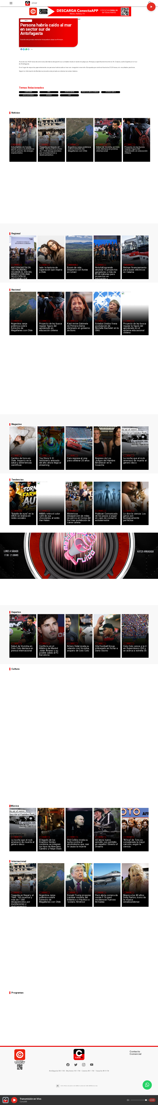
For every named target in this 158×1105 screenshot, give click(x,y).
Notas (26, 20)
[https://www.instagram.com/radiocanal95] (83, 1066)
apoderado (49, 95)
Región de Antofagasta (128, 264)
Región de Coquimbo (16, 144)
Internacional (44, 144)
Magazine (16, 264)
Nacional (129, 144)
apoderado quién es (111, 92)
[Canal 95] (11, 3)
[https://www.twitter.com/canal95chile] (75, 1066)
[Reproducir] (151, 6)
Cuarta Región (28, 92)
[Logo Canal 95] (28, 3)
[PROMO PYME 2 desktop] (79, 11)
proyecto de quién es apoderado (90, 92)
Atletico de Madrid (69, 92)
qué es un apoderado (28, 95)
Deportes (101, 144)
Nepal (49, 92)
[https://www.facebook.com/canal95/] (67, 1064)
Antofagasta (100, 264)
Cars (69, 95)
